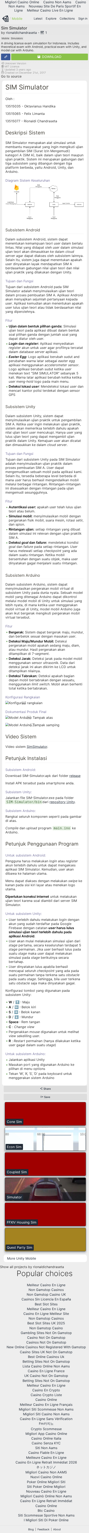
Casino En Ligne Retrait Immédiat (46, 1501)
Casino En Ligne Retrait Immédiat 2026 (46, 1462)
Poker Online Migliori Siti (46, 1482)
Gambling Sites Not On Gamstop (46, 1333)
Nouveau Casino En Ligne (46, 1491)
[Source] (6, 57)
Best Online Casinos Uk (46, 1357)
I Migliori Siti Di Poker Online (46, 1520)
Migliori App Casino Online (46, 1434)
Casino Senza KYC (46, 1443)
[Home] (5, 18)
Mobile (17, 18)
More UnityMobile (21, 1258)
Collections (67, 18)
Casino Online (46, 1400)
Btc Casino (46, 1510)
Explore (51, 18)
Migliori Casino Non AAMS (46, 1472)
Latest (38, 18)
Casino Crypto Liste (46, 1395)
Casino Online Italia (46, 1438)
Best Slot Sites (46, 1304)
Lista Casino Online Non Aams (46, 1366)
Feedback (43, 1529)
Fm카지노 (46, 1423)
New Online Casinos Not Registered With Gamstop (46, 1347)
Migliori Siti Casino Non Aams (46, 1414)
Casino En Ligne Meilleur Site (46, 1314)
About (57, 1529)
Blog (31, 1529)
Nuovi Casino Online (46, 1477)
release (75, 776)
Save (46, 1097)
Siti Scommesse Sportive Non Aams (46, 1515)
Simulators (17, 38)
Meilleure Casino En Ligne (46, 1457)
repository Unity (62, 802)
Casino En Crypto (46, 1390)
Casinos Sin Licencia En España (46, 1299)
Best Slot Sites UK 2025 (46, 1323)
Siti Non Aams (46, 1448)
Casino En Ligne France (46, 1371)
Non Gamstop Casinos (46, 1290)
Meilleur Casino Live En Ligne (50, 10)
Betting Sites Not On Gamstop (46, 1361)
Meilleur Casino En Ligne (46, 1285)
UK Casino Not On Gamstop (46, 1376)
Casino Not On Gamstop (46, 1337)
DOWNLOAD (51, 57)
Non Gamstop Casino (46, 1328)
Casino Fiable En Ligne (46, 1453)
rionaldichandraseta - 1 (26, 33)
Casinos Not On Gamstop (46, 1342)
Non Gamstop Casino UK (46, 1294)
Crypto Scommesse (46, 1429)
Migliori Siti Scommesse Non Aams (46, 1409)
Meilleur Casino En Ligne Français (46, 1404)
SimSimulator (37, 747)
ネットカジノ (46, 1467)
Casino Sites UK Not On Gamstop (46, 1352)
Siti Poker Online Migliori (46, 1487)
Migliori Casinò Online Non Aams (46, 1496)
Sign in (82, 18)
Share (47, 1088)
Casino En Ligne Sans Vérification (46, 1419)
